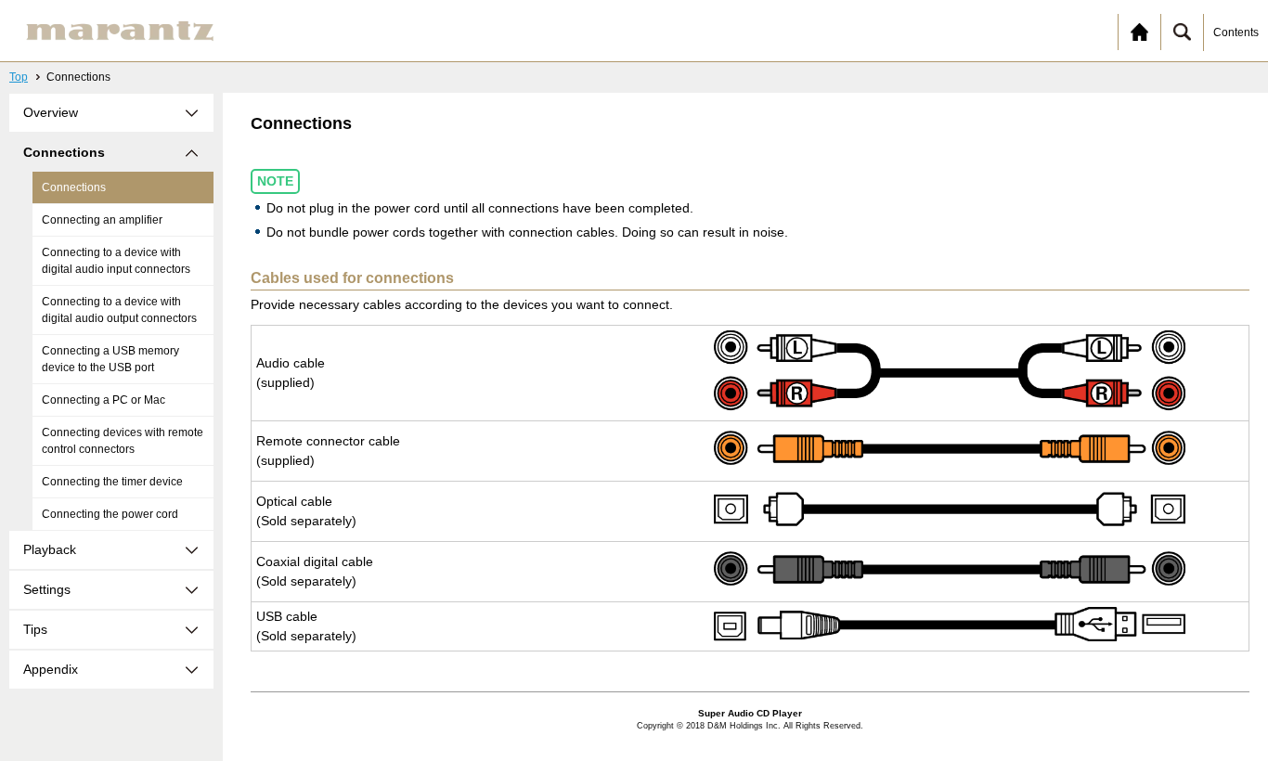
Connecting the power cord (110, 514)
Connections (74, 187)
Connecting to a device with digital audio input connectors (116, 261)
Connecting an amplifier (102, 219)
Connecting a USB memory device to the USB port (110, 359)
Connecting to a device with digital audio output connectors (119, 310)
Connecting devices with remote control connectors (122, 441)
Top (18, 77)
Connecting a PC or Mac (103, 399)
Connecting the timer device (112, 481)
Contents (1236, 32)
